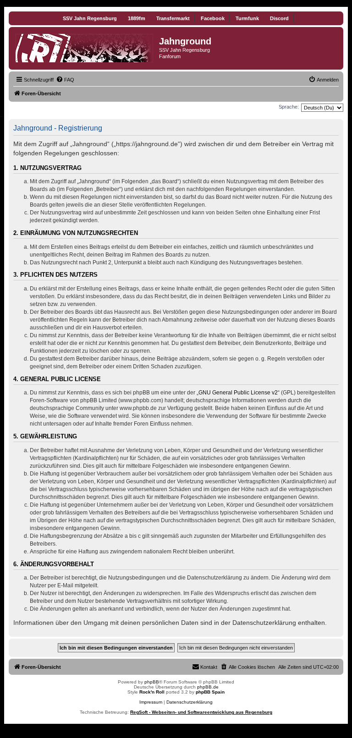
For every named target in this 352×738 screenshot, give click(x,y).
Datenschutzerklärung (189, 702)
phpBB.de (208, 686)
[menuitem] (65, 79)
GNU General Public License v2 (238, 392)
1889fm (136, 18)
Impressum (150, 702)
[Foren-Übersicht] (85, 46)
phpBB (151, 681)
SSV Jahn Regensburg (90, 18)
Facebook (213, 18)
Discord (279, 18)
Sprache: (289, 106)
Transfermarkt (173, 18)
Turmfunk (247, 18)
